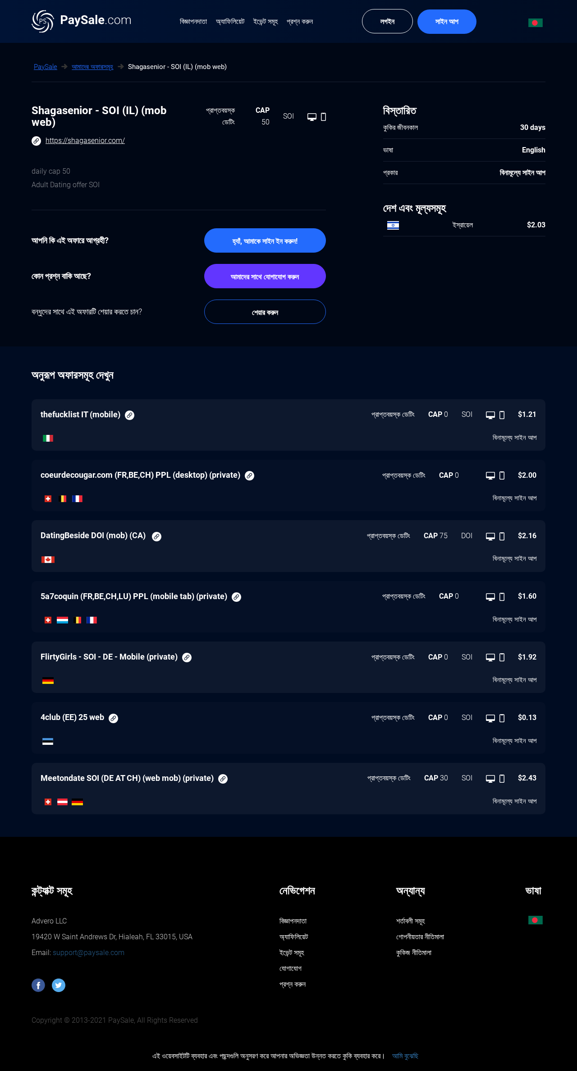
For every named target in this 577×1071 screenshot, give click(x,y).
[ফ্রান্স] (77, 497)
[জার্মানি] (48, 678)
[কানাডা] (48, 557)
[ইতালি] (48, 436)
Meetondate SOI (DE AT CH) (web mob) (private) (127, 778)
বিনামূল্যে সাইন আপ (514, 438)
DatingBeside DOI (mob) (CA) (94, 535)
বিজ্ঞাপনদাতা (293, 921)
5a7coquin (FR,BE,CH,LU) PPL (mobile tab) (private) (134, 596)
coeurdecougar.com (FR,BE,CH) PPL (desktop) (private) (140, 475)
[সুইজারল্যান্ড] (48, 497)
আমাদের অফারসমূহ (92, 67)
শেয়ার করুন (265, 312)
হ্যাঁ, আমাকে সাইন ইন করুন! (265, 241)
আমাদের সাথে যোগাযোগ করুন (265, 276)
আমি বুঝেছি (405, 1056)
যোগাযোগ (290, 968)
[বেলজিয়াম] (62, 497)
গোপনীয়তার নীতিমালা (420, 937)
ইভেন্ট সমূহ (291, 952)
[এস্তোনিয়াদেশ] (48, 739)
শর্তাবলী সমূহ (410, 921)
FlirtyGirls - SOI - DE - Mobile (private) (109, 656)
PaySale (45, 67)
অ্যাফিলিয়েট (293, 937)
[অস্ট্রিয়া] (62, 800)
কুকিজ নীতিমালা (413, 952)
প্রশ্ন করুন (292, 984)
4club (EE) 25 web (72, 717)
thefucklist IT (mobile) (80, 414)
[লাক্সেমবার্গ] (62, 617)
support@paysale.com (87, 952)
